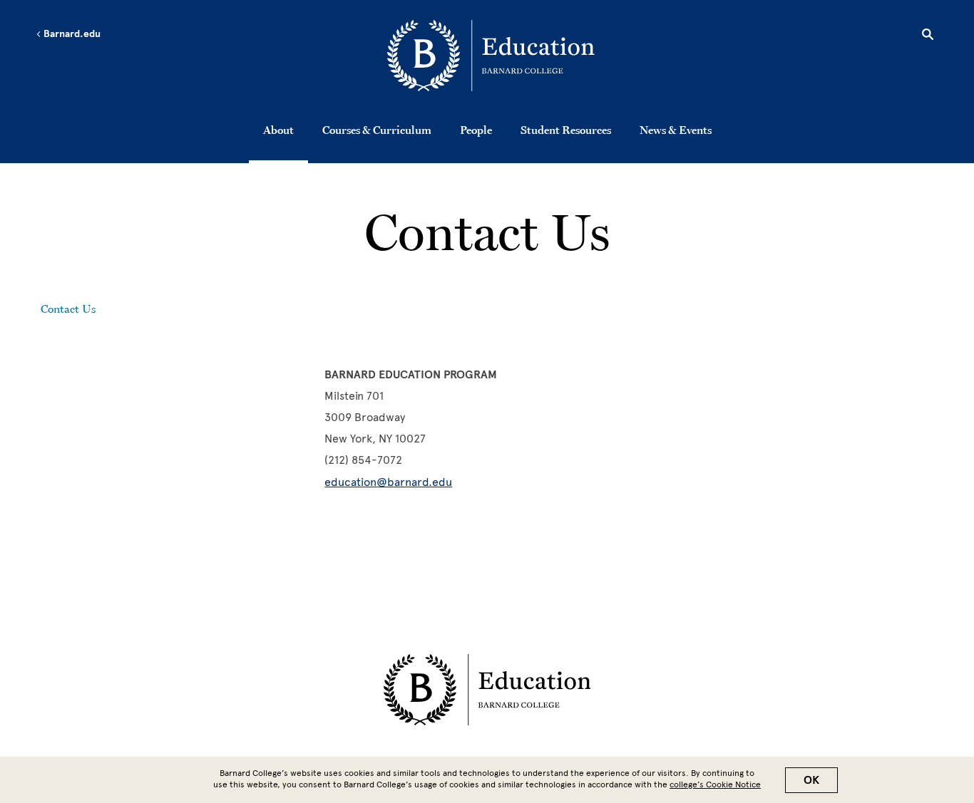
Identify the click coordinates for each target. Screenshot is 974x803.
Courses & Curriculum (376, 130)
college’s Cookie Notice (715, 784)
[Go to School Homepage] (491, 58)
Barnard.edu (71, 34)
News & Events (676, 130)
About (278, 130)
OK (811, 780)
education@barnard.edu (388, 482)
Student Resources (566, 130)
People (476, 130)
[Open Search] (927, 36)
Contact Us (68, 308)
